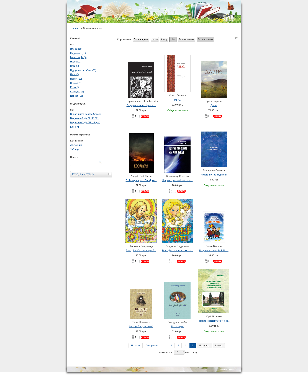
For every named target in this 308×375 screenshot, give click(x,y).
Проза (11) (75, 83)
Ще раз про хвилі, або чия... (177, 180)
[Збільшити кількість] (133, 115)
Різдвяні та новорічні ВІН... (214, 250)
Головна (75, 28)
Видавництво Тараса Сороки (85, 114)
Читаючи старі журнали (214, 174)
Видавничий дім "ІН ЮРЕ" (84, 118)
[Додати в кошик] (145, 116)
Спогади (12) (77, 91)
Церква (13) (76, 96)
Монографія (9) (78, 57)
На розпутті (177, 326)
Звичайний (76, 145)
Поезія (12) (76, 78)
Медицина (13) (78, 53)
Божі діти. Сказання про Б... (141, 250)
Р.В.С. (177, 99)
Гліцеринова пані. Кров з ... (141, 105)
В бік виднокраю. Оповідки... (141, 180)
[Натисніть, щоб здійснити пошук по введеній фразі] (100, 162)
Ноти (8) (74, 66)
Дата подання (141, 39)
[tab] (110, 173)
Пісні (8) (74, 74)
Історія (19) (76, 49)
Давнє (214, 105)
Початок (135, 345)
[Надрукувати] (236, 38)
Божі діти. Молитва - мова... (177, 250)
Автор (164, 39)
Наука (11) (75, 61)
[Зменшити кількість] (133, 117)
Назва (155, 39)
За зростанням (186, 39)
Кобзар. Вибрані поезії (141, 326)
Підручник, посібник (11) (83, 70)
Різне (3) (74, 87)
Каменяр (74, 126)
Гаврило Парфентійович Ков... (213, 320)
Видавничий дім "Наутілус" (85, 122)
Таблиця (74, 149)
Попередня (152, 345)
